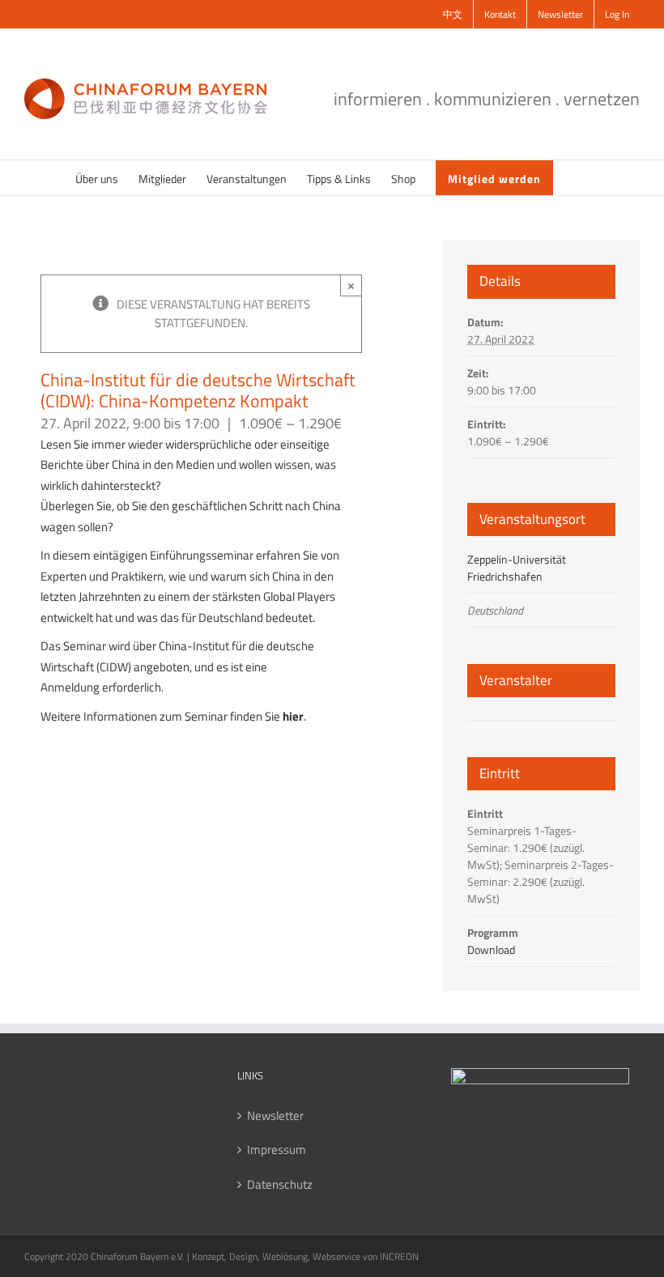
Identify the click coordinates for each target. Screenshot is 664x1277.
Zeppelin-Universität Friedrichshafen (516, 568)
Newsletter (275, 1116)
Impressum (276, 1150)
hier (293, 716)
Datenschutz (280, 1185)
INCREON (399, 1256)
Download (491, 949)
